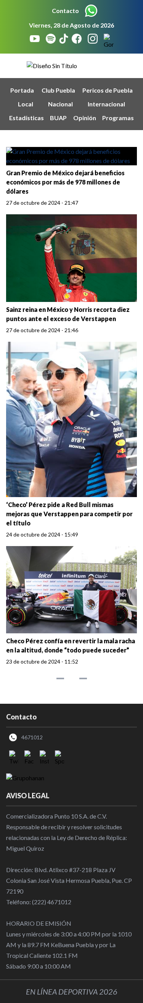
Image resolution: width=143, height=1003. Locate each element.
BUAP (58, 117)
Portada (22, 90)
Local (25, 104)
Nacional (60, 104)
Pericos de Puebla (107, 90)
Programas (118, 117)
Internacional (106, 104)
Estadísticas (26, 117)
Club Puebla (58, 90)
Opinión (84, 117)
